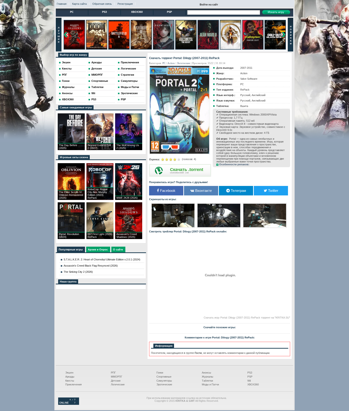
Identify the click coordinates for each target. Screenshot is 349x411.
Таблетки (97, 87)
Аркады (96, 62)
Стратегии (127, 74)
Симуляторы (129, 80)
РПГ (64, 74)
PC (72, 11)
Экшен (66, 62)
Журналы (68, 87)
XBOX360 (137, 11)
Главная (61, 3)
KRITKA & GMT (185, 400)
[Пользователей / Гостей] (68, 403)
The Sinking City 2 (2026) (78, 271)
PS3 (104, 11)
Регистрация (125, 3)
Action (171, 63)
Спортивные (99, 80)
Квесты (66, 68)
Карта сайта (79, 3)
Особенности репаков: (234, 164)
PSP (169, 11)
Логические (128, 68)
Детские (96, 68)
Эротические (129, 93)
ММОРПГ (97, 74)
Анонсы (67, 93)
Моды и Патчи (130, 87)
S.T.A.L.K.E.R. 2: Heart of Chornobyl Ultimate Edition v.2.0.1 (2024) (102, 259)
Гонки (66, 80)
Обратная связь (102, 3)
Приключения (130, 62)
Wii (93, 93)
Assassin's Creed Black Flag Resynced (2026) (91, 265)
